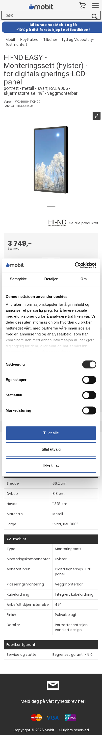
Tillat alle (51, 433)
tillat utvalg (51, 449)
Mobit (10, 39)
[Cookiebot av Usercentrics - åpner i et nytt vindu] (74, 265)
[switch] (89, 380)
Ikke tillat (51, 465)
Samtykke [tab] (18, 279)
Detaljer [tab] (51, 279)
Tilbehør (50, 39)
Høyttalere (29, 39)
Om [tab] (83, 279)
